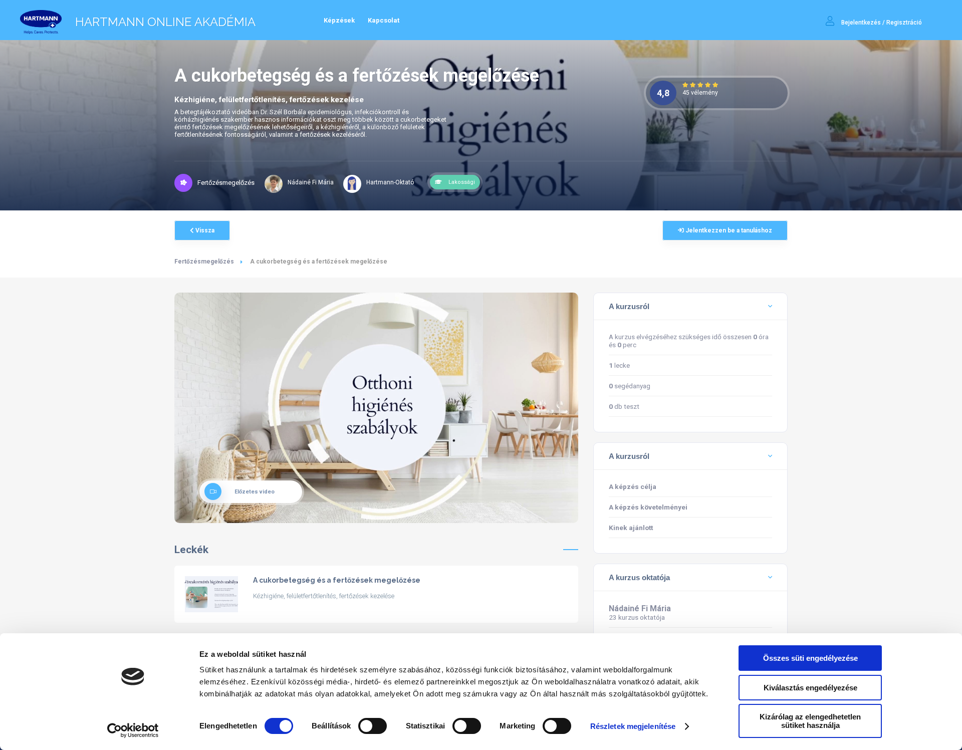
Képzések (339, 20)
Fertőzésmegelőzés (204, 261)
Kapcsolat (383, 20)
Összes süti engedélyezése (810, 658)
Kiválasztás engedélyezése (810, 687)
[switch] (372, 726)
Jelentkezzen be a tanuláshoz (728, 230)
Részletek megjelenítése (632, 726)
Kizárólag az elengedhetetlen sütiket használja (810, 720)
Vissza (204, 230)
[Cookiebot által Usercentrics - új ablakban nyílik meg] (133, 730)
